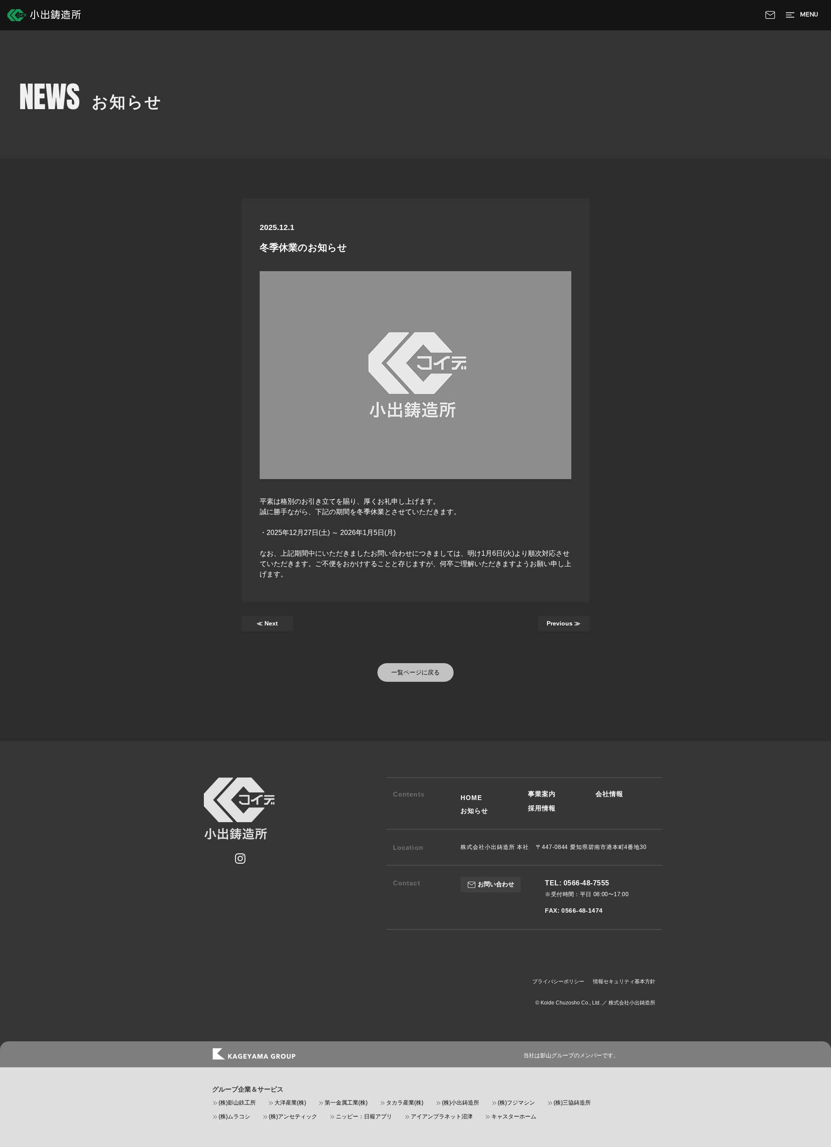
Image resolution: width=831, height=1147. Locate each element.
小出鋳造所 (56, 14)
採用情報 (542, 808)
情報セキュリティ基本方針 (624, 982)
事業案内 (542, 793)
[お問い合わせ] (770, 15)
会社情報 (609, 793)
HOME (471, 797)
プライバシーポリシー (558, 982)
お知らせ (474, 810)
